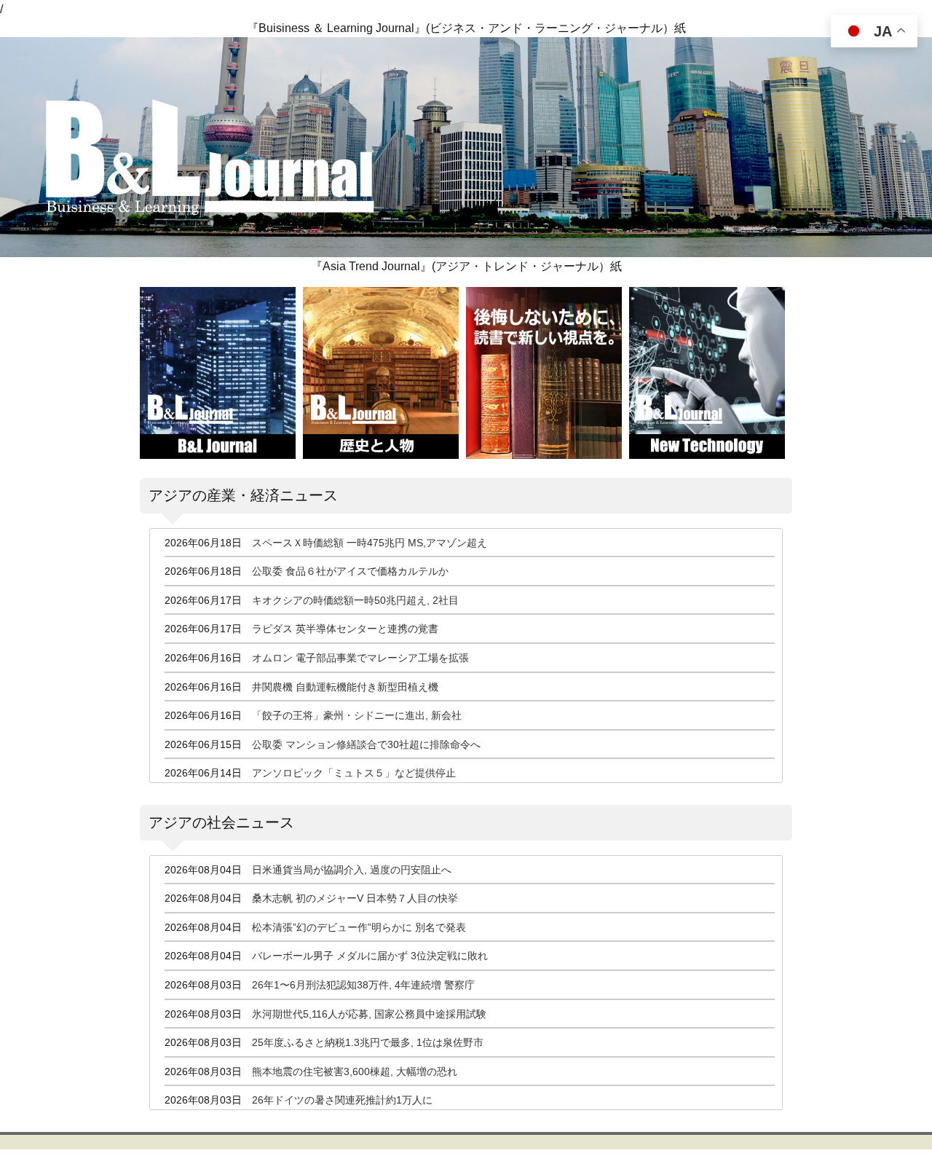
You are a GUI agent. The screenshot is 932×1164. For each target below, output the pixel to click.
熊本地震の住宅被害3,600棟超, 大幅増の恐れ (354, 1071)
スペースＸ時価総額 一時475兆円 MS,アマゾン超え (369, 542)
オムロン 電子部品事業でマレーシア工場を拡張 (360, 658)
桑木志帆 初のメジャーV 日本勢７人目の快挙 (355, 898)
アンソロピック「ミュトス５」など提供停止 (354, 773)
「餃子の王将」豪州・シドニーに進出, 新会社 (357, 715)
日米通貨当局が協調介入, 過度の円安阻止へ (351, 870)
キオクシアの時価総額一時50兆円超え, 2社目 (355, 600)
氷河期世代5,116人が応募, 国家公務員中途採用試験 (369, 1014)
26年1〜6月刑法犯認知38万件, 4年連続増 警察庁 (363, 985)
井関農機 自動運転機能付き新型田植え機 (345, 687)
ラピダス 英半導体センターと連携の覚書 (345, 628)
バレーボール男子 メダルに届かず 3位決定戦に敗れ (370, 956)
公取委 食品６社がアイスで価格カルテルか (350, 571)
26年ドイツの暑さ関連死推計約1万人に (342, 1100)
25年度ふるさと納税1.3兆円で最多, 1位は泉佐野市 (367, 1042)
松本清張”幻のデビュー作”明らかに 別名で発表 (359, 927)
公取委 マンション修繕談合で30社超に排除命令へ (366, 744)
